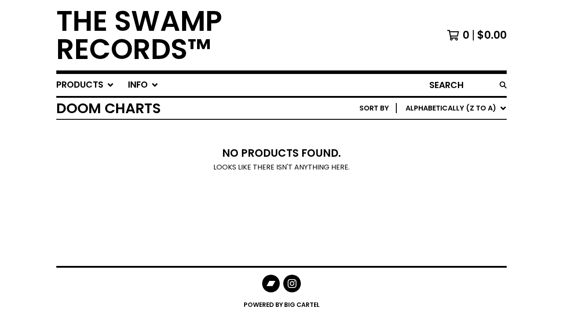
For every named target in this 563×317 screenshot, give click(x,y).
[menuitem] (85, 85)
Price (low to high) (445, 230)
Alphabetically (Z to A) (452, 187)
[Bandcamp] (271, 283)
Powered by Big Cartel (282, 304)
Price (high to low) (445, 244)
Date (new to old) (442, 201)
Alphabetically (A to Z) (452, 173)
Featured (424, 131)
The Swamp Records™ (139, 35)
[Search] (503, 85)
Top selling (429, 159)
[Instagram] (292, 283)
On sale (421, 145)
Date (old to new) (442, 215)
